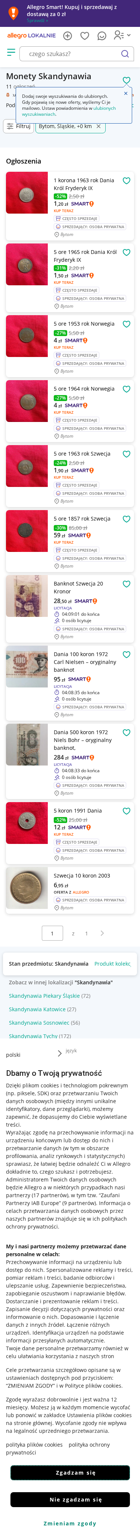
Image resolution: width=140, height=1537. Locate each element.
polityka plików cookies (34, 1444)
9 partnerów (79, 1203)
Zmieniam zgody (70, 1523)
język (71, 1050)
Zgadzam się (76, 1472)
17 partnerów (50, 1195)
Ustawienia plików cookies (99, 1415)
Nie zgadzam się (76, 1499)
